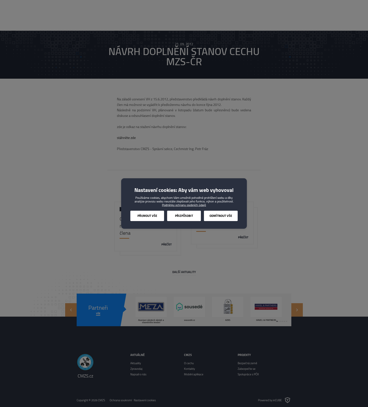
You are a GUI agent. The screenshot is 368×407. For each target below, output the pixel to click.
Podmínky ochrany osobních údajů (184, 205)
